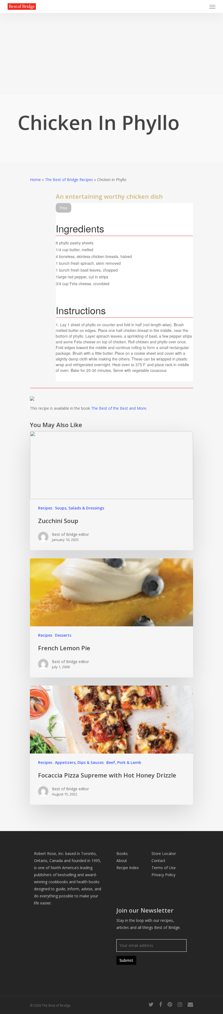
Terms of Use (163, 867)
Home (35, 179)
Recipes (45, 508)
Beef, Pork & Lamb (123, 762)
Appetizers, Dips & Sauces (79, 762)
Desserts (63, 635)
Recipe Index (127, 867)
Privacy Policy (163, 874)
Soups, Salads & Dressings (79, 508)
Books (122, 853)
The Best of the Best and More (118, 408)
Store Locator (163, 853)
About (121, 860)
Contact (158, 860)
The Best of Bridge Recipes (69, 179)
